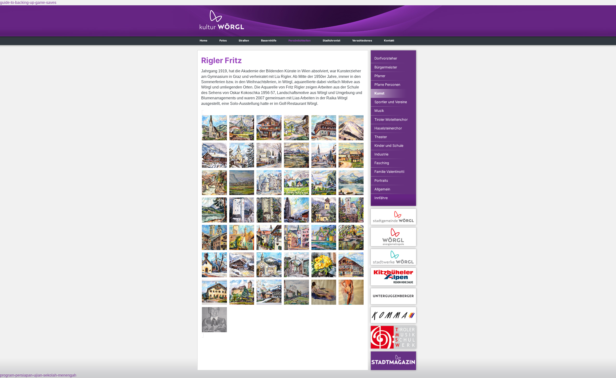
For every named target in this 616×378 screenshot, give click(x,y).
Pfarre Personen (387, 84)
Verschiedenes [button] (362, 40)
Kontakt (389, 40)
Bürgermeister (385, 67)
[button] (214, 127)
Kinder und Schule (388, 145)
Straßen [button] (244, 40)
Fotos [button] (223, 40)
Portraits (381, 180)
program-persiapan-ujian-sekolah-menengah (38, 375)
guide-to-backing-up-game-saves (28, 2)
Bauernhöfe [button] (268, 40)
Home (203, 40)
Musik (379, 110)
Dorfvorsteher (385, 58)
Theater (380, 137)
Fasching (381, 163)
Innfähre (381, 198)
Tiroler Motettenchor (391, 119)
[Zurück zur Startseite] (222, 19)
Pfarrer (379, 76)
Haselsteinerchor (388, 128)
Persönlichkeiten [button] (300, 40)
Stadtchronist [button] (331, 40)
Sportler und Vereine (390, 102)
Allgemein (382, 189)
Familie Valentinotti (389, 171)
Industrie (381, 154)
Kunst (379, 93)
